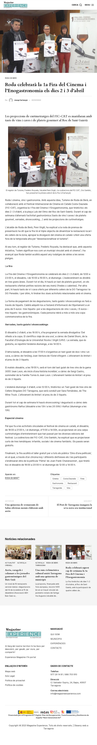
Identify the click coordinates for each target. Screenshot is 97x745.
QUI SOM (55, 634)
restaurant (72, 483)
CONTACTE (56, 648)
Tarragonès (57, 488)
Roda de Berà (11, 78)
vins (68, 488)
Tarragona (40, 565)
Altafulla (21, 563)
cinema (55, 479)
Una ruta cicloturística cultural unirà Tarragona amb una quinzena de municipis (48, 575)
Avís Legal (10, 676)
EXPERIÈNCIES (58, 643)
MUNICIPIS (56, 639)
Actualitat (10, 563)
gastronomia (57, 483)
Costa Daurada (69, 479)
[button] (89, 5)
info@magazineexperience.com (66, 693)
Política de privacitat (15, 680)
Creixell (8, 565)
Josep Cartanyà (21, 100)
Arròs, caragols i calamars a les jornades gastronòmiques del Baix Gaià (17, 575)
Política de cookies (14, 685)
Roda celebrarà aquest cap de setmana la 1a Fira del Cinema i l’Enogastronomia (77, 572)
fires (82, 479)
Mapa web (10, 671)
